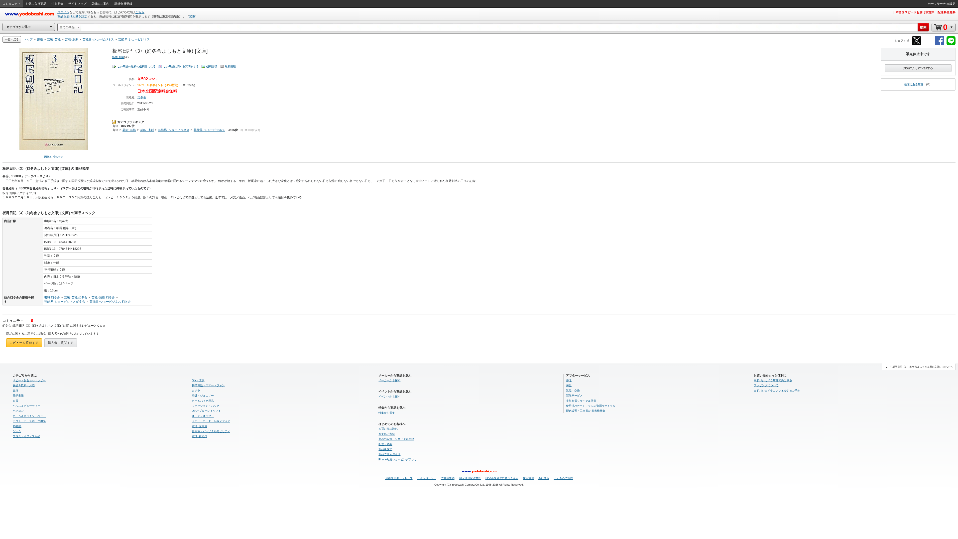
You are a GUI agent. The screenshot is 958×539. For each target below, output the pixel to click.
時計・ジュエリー (203, 395)
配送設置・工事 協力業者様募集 (585, 410)
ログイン (63, 12)
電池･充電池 (199, 426)
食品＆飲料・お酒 (24, 385)
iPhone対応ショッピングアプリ (397, 459)
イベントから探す (389, 396)
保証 (569, 385)
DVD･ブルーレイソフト (206, 410)
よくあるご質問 (563, 478)
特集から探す (386, 412)
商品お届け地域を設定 (72, 16)
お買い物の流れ (388, 428)
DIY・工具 (198, 380)
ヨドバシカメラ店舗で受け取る (773, 380)
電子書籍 (18, 395)
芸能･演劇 (147, 130)
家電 (15, 400)
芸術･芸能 (129, 130)
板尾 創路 (118, 57)
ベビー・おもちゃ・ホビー (29, 380)
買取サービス (574, 395)
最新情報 (230, 66)
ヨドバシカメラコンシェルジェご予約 (777, 390)
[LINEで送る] (951, 44)
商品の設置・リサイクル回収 (396, 438)
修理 (569, 380)
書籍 (115, 126)
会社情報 (543, 478)
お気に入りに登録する (918, 68)
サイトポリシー (426, 478)
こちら (139, 12)
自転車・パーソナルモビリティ (211, 431)
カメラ (196, 390)
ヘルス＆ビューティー (26, 405)
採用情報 (528, 478)
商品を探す (385, 449)
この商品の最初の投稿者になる (136, 66)
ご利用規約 (448, 478)
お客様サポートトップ (399, 478)
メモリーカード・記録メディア (211, 420)
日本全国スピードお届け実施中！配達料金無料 (924, 12)
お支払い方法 (386, 433)
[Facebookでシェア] (939, 44)
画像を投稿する (53, 156)
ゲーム (17, 431)
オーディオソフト (203, 415)
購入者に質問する (61, 343)
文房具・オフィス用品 (26, 436)
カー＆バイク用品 (203, 400)
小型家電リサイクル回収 (581, 400)
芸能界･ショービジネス (173, 130)
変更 (192, 16)
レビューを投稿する (24, 343)
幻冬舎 (141, 97)
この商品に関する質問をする (181, 66)
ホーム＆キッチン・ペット (29, 415)
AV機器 (17, 426)
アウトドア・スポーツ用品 (29, 420)
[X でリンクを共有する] (916, 44)
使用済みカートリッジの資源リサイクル (590, 405)
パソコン (18, 410)
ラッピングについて (766, 385)
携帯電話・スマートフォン (208, 385)
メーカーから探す (389, 380)
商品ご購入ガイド (389, 454)
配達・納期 (385, 444)
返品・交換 (573, 390)
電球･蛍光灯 (199, 436)
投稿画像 (211, 66)
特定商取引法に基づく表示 (501, 478)
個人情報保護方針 (470, 478)
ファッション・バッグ (205, 405)
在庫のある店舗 (913, 84)
